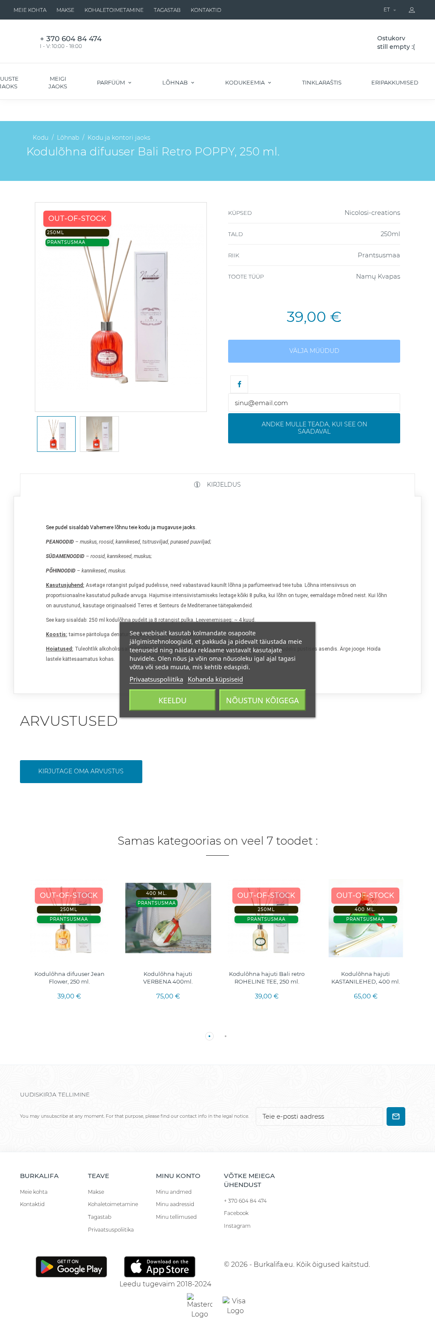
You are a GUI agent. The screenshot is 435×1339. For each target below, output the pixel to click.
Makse (65, 10)
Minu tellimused (176, 1217)
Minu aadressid (175, 1204)
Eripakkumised (394, 82)
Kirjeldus (223, 484)
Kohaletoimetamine (114, 10)
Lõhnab (175, 82)
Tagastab (167, 10)
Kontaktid (206, 10)
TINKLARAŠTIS (322, 82)
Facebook (236, 1213)
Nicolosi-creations (372, 213)
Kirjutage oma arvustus (81, 771)
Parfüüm (111, 82)
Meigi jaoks (57, 82)
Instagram (237, 1226)
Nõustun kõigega (262, 700)
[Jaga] (239, 384)
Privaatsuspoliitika (111, 1229)
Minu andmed (174, 1192)
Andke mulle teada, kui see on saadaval (314, 428)
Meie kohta (30, 10)
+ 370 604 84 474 (245, 1201)
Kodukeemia (245, 82)
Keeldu (172, 700)
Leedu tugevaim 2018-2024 (165, 1284)
